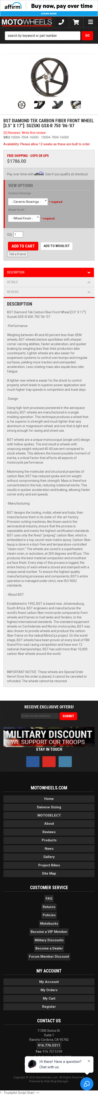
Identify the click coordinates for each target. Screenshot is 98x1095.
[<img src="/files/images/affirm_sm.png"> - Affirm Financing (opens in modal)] (49, 8)
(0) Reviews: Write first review (24, 133)
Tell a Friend (17, 254)
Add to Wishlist (57, 246)
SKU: (7, 137)
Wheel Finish (16, 210)
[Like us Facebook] (32, 761)
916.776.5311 (49, 1045)
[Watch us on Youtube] (49, 761)
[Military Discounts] (49, 737)
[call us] (61, 22)
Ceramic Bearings (19, 193)
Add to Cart (23, 246)
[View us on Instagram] (65, 761)
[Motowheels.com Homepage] (27, 22)
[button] (49, 35)
